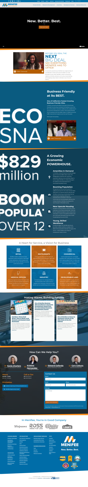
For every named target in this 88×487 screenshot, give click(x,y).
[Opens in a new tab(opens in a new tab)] (54, 478)
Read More (14, 319)
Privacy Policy (47, 407)
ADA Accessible (46, 478)
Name (47, 376)
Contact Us (40, 478)
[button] (59, 1)
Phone (67, 382)
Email (47, 382)
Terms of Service (55, 407)
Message (47, 388)
